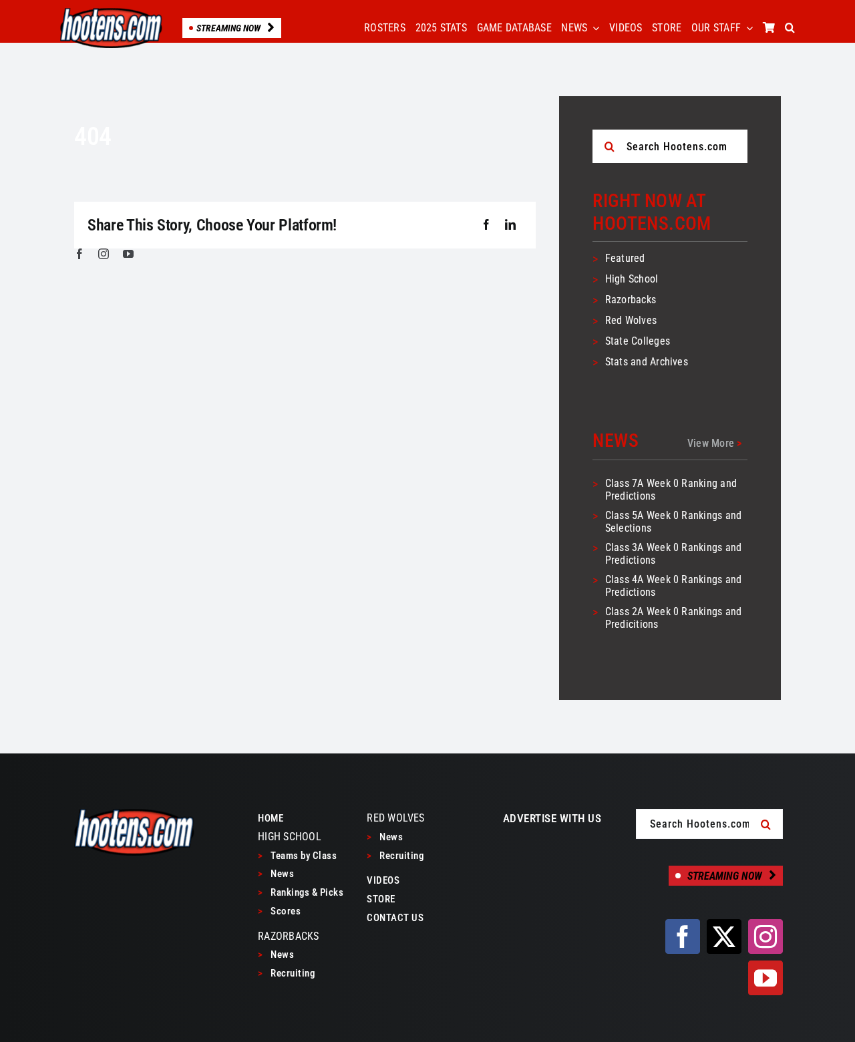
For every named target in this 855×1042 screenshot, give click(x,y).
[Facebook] (486, 225)
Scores (279, 911)
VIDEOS (383, 880)
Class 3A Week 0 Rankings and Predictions (673, 553)
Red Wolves (631, 320)
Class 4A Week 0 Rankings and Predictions (673, 585)
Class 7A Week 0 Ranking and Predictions (671, 489)
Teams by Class (297, 856)
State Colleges (637, 341)
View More (714, 443)
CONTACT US (395, 918)
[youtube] (128, 253)
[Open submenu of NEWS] (593, 28)
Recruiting (286, 973)
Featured (625, 258)
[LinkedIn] (510, 225)
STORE (381, 899)
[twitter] (724, 936)
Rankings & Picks (300, 892)
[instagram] (103, 253)
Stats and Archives (646, 361)
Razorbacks (630, 299)
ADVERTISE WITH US (552, 818)
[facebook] (79, 253)
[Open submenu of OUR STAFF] (747, 28)
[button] (790, 28)
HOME (270, 818)
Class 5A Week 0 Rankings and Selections (673, 521)
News (276, 874)
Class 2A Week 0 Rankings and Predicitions (673, 618)
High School (632, 279)
